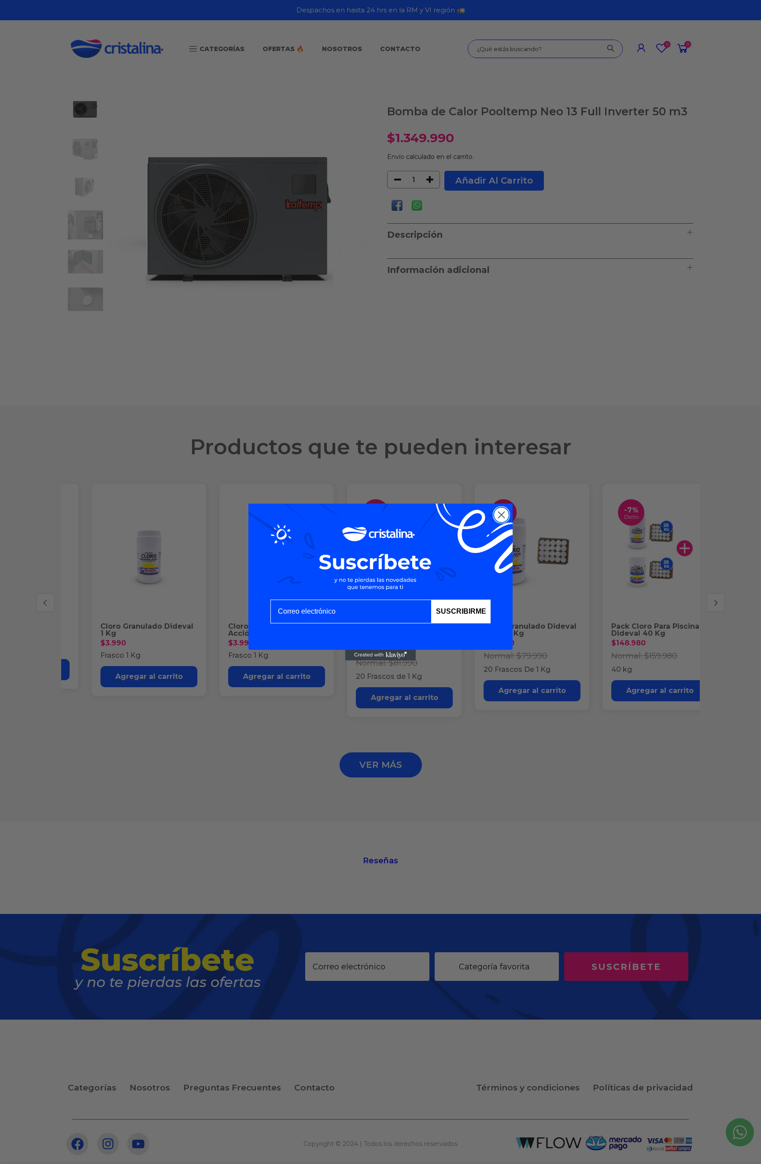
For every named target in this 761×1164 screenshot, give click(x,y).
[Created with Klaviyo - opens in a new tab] (380, 655)
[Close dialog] (501, 515)
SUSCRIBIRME (461, 611)
